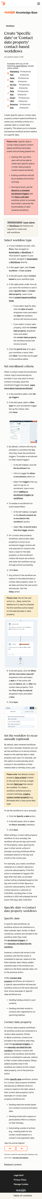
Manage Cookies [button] (21, 1184)
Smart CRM (12, 99)
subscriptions (21, 66)
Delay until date (22, 197)
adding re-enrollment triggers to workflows (23, 495)
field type (18, 784)
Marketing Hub (14, 73)
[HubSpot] (3, 3)
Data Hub (12, 93)
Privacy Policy (20, 1180)
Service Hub (13, 86)
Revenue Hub (14, 106)
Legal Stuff (18, 1175)
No (22, 1148)
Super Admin (29, 222)
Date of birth (20, 778)
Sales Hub (12, 80)
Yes (10, 1148)
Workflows (14, 226)
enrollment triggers (16, 940)
